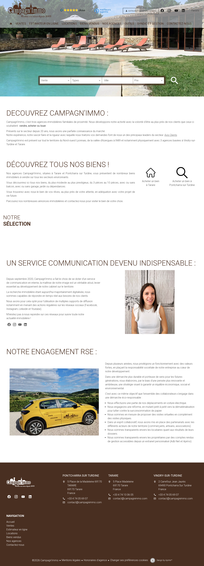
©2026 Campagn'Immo (45, 560)
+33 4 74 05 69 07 (77, 498)
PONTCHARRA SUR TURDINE (81, 475)
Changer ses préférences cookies (129, 560)
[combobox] (55, 80)
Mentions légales (71, 560)
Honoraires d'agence (95, 560)
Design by (164, 560)
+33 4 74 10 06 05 (123, 494)
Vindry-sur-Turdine (168, 475)
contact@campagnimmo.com (84, 502)
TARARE (113, 475)
